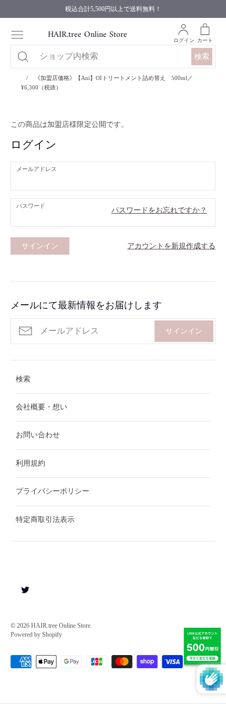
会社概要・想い (41, 407)
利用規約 (30, 463)
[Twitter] (21, 589)
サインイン (184, 331)
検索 (201, 57)
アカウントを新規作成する (171, 246)
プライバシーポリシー (52, 491)
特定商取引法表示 (45, 520)
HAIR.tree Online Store (87, 35)
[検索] (22, 56)
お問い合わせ (38, 435)
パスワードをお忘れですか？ (159, 210)
